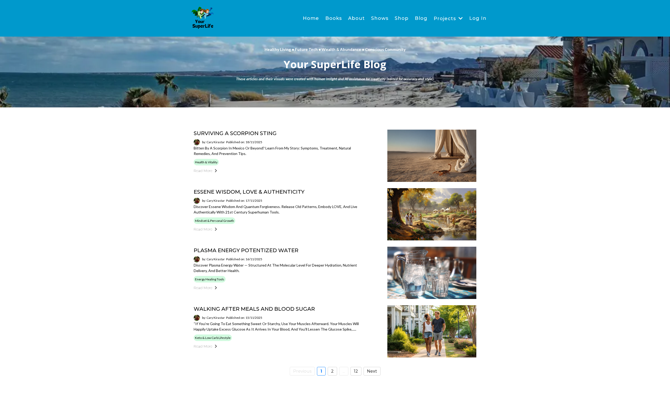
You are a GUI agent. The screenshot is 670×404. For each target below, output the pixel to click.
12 (356, 371)
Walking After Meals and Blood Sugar (254, 309)
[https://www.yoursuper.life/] (203, 18)
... (344, 371)
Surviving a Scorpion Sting (235, 133)
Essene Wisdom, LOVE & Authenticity (249, 192)
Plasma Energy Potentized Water (246, 250)
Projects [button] (445, 18)
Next (372, 371)
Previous (302, 371)
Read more (203, 170)
